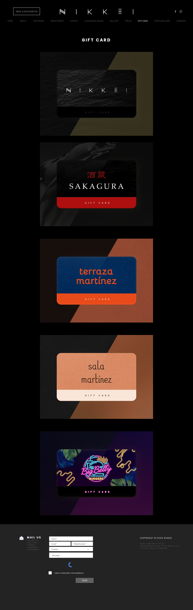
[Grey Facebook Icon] (175, 11)
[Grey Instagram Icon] (180, 11)
